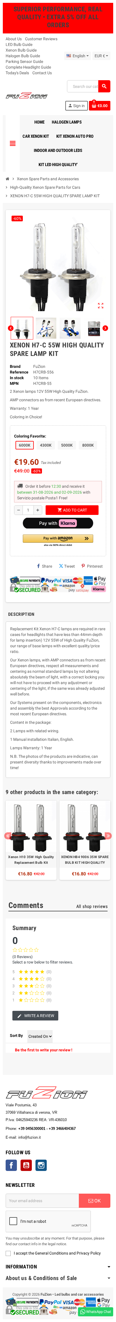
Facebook (11, 1165)
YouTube (26, 1165)
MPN (14, 383)
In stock (17, 377)
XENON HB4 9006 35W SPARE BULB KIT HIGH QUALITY (85, 860)
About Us (14, 39)
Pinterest (95, 566)
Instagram (41, 1165)
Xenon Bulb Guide (21, 50)
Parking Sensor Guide (24, 61)
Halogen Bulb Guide (23, 56)
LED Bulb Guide (19, 44)
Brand (15, 366)
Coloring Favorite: (30, 436)
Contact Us (42, 73)
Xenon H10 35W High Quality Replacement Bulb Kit (31, 860)
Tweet (69, 566)
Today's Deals (17, 73)
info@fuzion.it (54, 1137)
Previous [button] (7, 835)
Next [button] (108, 835)
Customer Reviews (41, 39)
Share (47, 566)
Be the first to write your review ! (43, 1050)
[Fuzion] (27, 95)
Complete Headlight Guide (28, 67)
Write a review (38, 1015)
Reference (19, 372)
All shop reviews (92, 906)
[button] (58, 540)
